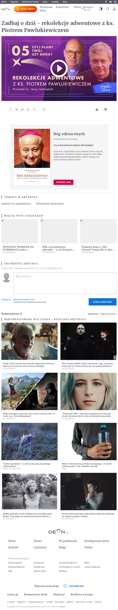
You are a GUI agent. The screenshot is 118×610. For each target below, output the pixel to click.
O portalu (11, 602)
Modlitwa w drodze (30, 2)
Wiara (43, 10)
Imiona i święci (40, 571)
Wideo (88, 547)
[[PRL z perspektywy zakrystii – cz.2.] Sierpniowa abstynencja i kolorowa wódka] (59, 231)
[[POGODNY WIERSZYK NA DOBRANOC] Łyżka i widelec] (19, 231)
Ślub (10, 571)
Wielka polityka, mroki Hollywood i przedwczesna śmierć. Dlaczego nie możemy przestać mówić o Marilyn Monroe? (27, 516)
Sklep (65, 2)
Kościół (13, 547)
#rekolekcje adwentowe (50, 203)
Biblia (3, 2)
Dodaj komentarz (102, 301)
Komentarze (62, 7)
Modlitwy (63, 571)
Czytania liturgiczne (68, 562)
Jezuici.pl (12, 594)
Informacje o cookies (84, 602)
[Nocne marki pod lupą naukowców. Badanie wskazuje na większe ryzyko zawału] (88, 491)
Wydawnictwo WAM (35, 594)
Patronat (98, 602)
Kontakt (49, 602)
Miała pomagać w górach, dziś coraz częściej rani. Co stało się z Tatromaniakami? (29, 414)
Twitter (110, 1)
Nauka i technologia (12, 468)
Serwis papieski (15, 562)
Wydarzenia (46, 7)
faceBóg (55, 2)
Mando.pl (59, 594)
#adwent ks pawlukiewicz (16, 203)
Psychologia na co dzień (69, 566)
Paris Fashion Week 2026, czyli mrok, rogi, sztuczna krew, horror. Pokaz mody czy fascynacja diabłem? (87, 364)
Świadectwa (39, 566)
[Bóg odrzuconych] (32, 157)
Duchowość (39, 562)
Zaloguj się (6, 299)
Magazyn (14, 2)
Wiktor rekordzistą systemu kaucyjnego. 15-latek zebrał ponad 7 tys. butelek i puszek (87, 465)
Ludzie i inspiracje (92, 566)
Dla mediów (59, 602)
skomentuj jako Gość (25, 299)
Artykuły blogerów (16, 566)
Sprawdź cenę (63, 182)
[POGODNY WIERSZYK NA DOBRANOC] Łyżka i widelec (18, 250)
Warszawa (87, 7)
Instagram (115, 1)
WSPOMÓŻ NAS (76, 586)
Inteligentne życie (96, 541)
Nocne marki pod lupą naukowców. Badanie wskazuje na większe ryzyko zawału (88, 515)
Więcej (77, 7)
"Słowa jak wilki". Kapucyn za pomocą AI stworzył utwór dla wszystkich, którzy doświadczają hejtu (86, 414)
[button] (101, 9)
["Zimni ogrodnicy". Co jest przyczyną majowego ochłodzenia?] (29, 441)
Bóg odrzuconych (69, 134)
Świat (64, 468)
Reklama (70, 602)
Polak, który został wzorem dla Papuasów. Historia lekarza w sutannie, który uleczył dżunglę (28, 364)
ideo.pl (62, 606)
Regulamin (21, 602)
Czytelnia (40, 547)
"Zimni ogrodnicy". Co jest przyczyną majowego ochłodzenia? (27, 465)
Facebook (105, 1)
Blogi (45, 2)
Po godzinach (31, 215)
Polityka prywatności (36, 602)
